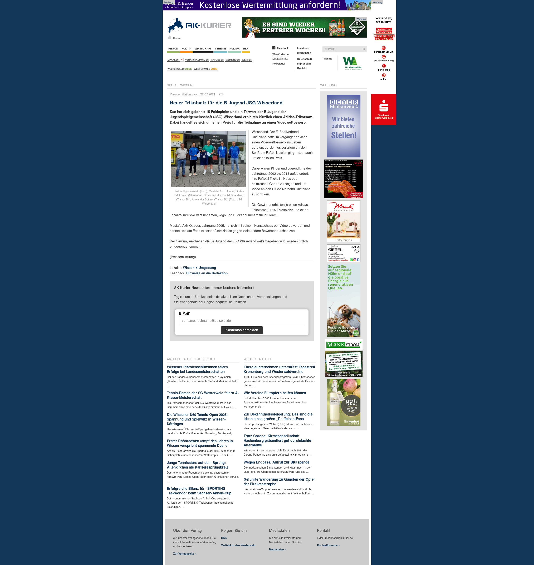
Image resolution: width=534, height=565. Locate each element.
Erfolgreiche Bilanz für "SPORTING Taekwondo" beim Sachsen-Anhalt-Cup (199, 490)
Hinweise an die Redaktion (207, 273)
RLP (246, 48)
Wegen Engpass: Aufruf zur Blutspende (276, 462)
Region (173, 48)
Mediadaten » (277, 549)
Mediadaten (304, 52)
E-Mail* (184, 313)
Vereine (220, 48)
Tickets (328, 58)
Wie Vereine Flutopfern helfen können (275, 392)
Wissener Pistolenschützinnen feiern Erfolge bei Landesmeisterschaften (197, 369)
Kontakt (302, 68)
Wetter (247, 59)
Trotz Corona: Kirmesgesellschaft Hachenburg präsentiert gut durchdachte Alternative (277, 440)
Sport (172, 85)
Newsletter (278, 63)
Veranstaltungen (197, 59)
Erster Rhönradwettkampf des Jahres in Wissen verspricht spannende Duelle (200, 443)
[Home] (169, 37)
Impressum (304, 63)
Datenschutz (304, 59)
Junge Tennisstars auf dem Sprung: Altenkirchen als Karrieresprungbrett (197, 465)
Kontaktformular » (328, 545)
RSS (224, 538)
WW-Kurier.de (280, 54)
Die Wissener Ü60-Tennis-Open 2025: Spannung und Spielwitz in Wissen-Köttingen (197, 419)
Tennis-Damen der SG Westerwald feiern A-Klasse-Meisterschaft (203, 395)
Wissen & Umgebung (199, 267)
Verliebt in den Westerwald (238, 545)
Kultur (234, 48)
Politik (186, 48)
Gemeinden (233, 59)
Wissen (186, 85)
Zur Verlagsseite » (184, 553)
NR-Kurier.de (280, 59)
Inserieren (303, 48)
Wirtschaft (203, 48)
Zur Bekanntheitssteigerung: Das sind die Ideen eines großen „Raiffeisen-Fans (278, 416)
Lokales (174, 59)
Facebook (283, 48)
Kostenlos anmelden (241, 330)
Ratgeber (217, 59)
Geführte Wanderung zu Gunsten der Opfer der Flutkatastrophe (279, 481)
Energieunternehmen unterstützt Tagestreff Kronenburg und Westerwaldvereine (279, 369)
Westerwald (180, 68)
